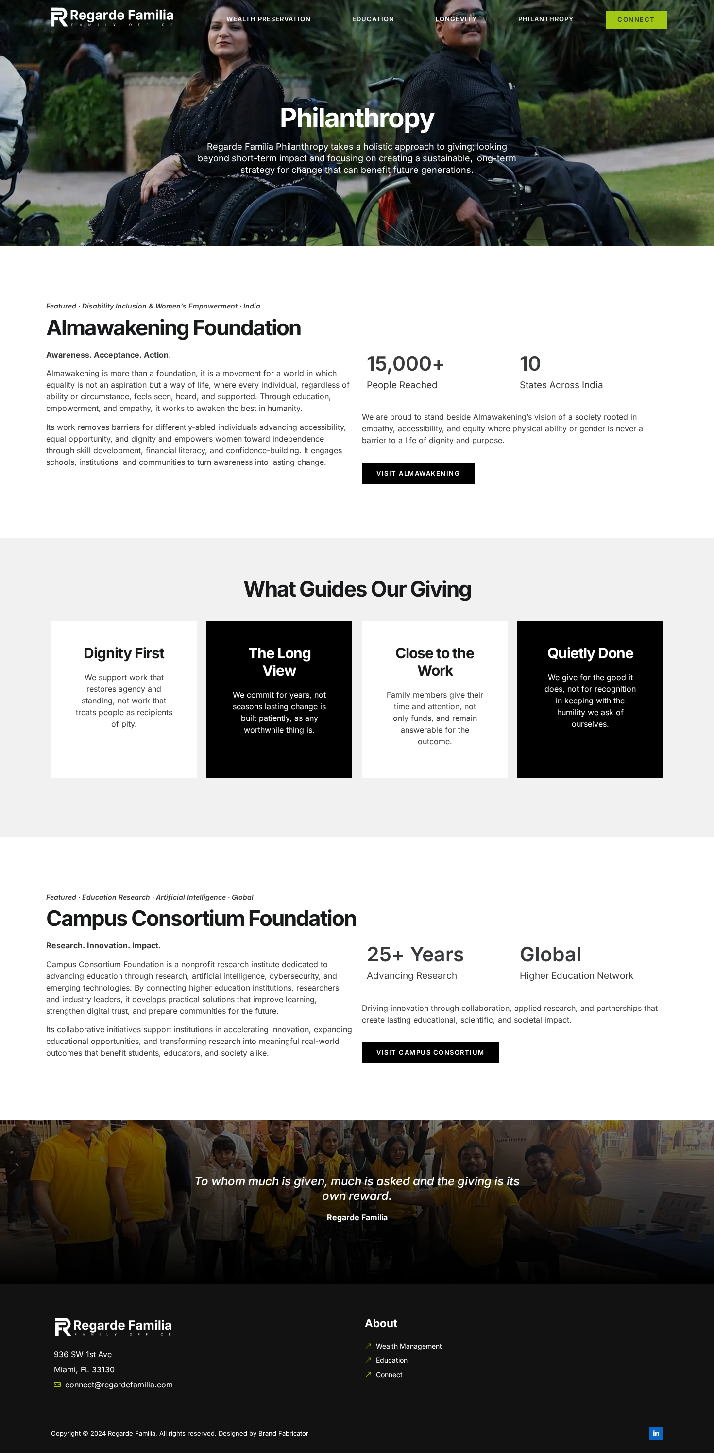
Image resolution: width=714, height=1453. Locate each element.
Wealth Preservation (268, 19)
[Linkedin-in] (656, 1433)
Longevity (456, 19)
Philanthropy (546, 19)
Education (373, 19)
